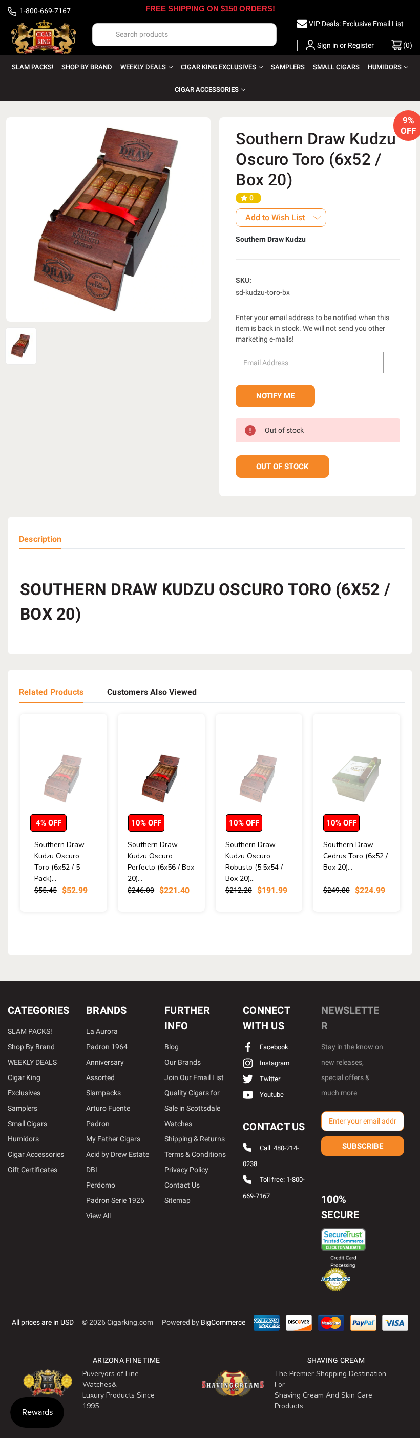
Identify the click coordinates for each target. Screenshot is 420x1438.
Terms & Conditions (195, 1154)
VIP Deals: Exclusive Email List (356, 23)
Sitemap (177, 1200)
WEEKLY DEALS (143, 67)
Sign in (327, 45)
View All (98, 1216)
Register (361, 45)
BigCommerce (223, 1322)
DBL (92, 1170)
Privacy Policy (186, 1170)
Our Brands (182, 1062)
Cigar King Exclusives (218, 67)
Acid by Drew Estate (117, 1154)
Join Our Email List (194, 1077)
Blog (171, 1047)
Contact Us (182, 1185)
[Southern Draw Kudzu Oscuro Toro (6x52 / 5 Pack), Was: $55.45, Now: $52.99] (63, 778)
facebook (273, 1047)
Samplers (288, 67)
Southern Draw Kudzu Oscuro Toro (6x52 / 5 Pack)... (59, 861)
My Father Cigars (113, 1139)
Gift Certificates (32, 1170)
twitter (269, 1079)
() (407, 45)
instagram (273, 1063)
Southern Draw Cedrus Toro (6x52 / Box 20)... (355, 856)
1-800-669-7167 (44, 11)
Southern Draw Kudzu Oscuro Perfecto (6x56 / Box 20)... (161, 861)
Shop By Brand (86, 67)
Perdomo (100, 1185)
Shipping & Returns (194, 1139)
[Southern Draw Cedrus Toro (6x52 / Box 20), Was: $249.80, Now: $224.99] (356, 778)
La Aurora (102, 1031)
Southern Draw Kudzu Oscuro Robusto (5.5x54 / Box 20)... (254, 861)
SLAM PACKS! (32, 67)
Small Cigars (336, 67)
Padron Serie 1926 (115, 1200)
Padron (98, 1123)
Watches (178, 1123)
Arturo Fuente (108, 1108)
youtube (271, 1094)
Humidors (385, 67)
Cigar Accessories (207, 89)
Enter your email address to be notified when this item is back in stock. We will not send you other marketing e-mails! (312, 328)
